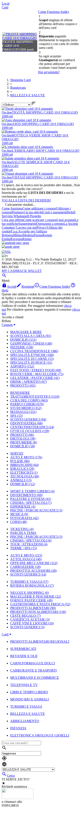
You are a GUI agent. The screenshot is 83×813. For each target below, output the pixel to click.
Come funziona (12, 208)
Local (5, 3)
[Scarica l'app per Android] (15, 243)
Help (70, 212)
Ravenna (16, 239)
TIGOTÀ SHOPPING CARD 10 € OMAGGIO (45, 112)
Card (5, 7)
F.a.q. (14, 231)
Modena (28, 235)
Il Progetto (34, 216)
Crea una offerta (12, 220)
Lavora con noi (26, 227)
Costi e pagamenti (55, 212)
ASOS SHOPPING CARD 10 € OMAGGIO (43, 124)
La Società (71, 223)
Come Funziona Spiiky (53, 12)
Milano (18, 235)
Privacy (42, 227)
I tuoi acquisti (66, 220)
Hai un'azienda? (49, 72)
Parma (38, 235)
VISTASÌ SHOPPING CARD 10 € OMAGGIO (45, 177)
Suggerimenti (27, 223)
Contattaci (8, 227)
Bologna (7, 235)
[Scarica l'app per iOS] (11, 246)
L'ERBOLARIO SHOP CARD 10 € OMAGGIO (45, 150)
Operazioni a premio (50, 223)
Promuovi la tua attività (27, 212)
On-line (7, 112)
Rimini (26, 239)
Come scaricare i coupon (40, 220)
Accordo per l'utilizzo (32, 231)
